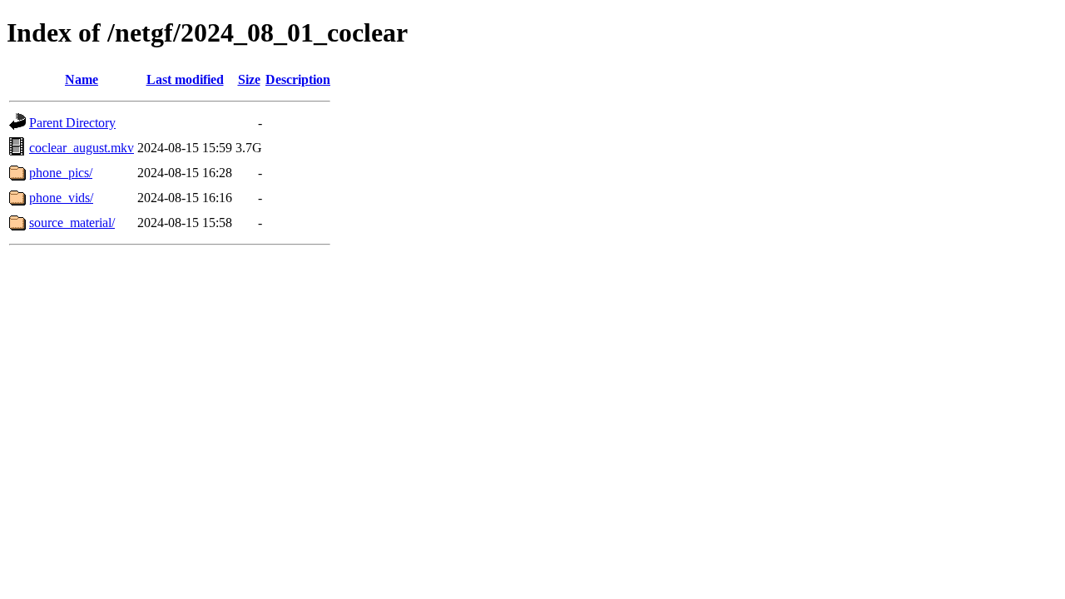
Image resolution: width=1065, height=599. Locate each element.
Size (249, 79)
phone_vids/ (61, 198)
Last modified (185, 79)
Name (81, 79)
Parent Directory (72, 123)
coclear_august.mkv (81, 148)
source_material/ (72, 222)
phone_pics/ (60, 173)
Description (297, 79)
